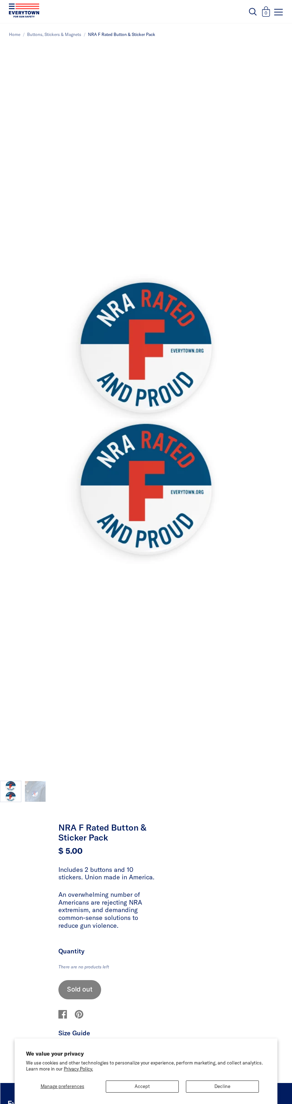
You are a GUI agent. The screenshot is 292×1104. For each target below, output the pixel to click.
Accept (142, 1086)
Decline (222, 1086)
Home (14, 34)
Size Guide (74, 1033)
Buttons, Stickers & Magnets (54, 34)
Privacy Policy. (78, 1069)
